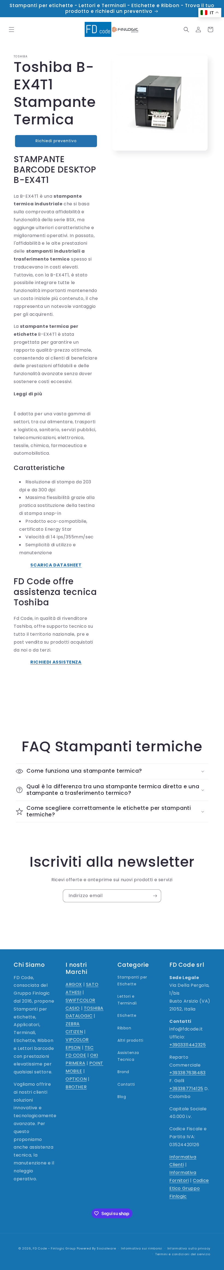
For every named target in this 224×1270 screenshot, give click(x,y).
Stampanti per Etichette (132, 980)
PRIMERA (75, 1063)
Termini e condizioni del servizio (182, 1254)
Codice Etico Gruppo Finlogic (189, 1188)
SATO (92, 984)
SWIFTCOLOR (80, 1000)
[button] (11, 30)
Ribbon (124, 1028)
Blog (121, 1096)
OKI (94, 1055)
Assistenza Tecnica (128, 1056)
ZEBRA (73, 1024)
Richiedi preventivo (56, 141)
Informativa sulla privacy (189, 1248)
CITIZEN (74, 1032)
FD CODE (76, 1055)
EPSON (73, 1047)
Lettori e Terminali (127, 1000)
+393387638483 (187, 1073)
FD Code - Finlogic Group (54, 1248)
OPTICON (76, 1079)
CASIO (73, 1008)
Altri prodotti (130, 1040)
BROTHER (76, 1087)
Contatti (126, 1084)
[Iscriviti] (155, 895)
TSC (89, 1047)
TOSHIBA (94, 1008)
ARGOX (74, 984)
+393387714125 (186, 1088)
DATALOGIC (79, 1016)
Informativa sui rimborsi (141, 1248)
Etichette (126, 1015)
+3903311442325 (187, 1045)
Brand (123, 1072)
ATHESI (73, 992)
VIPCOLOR (77, 1040)
